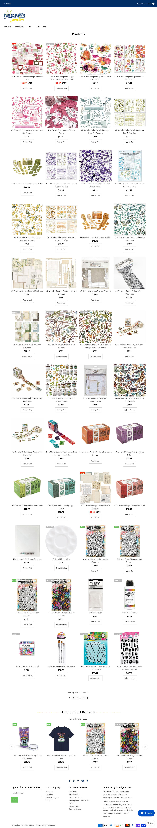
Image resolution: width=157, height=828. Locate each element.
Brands (18, 26)
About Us (49, 791)
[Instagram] (73, 780)
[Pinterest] (78, 780)
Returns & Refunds (76, 797)
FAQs (71, 803)
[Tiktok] (87, 780)
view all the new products (78, 719)
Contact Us (73, 791)
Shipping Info (74, 794)
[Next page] (87, 698)
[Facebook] (69, 780)
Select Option (61, 88)
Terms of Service (75, 809)
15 (83, 697)
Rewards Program (52, 797)
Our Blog (49, 794)
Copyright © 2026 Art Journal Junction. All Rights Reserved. (34, 825)
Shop (7, 26)
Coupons (49, 800)
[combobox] (27, 3)
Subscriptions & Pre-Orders (79, 800)
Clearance (41, 26)
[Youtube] (82, 780)
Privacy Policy (74, 806)
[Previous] (11, 747)
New (29, 26)
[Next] (145, 747)
